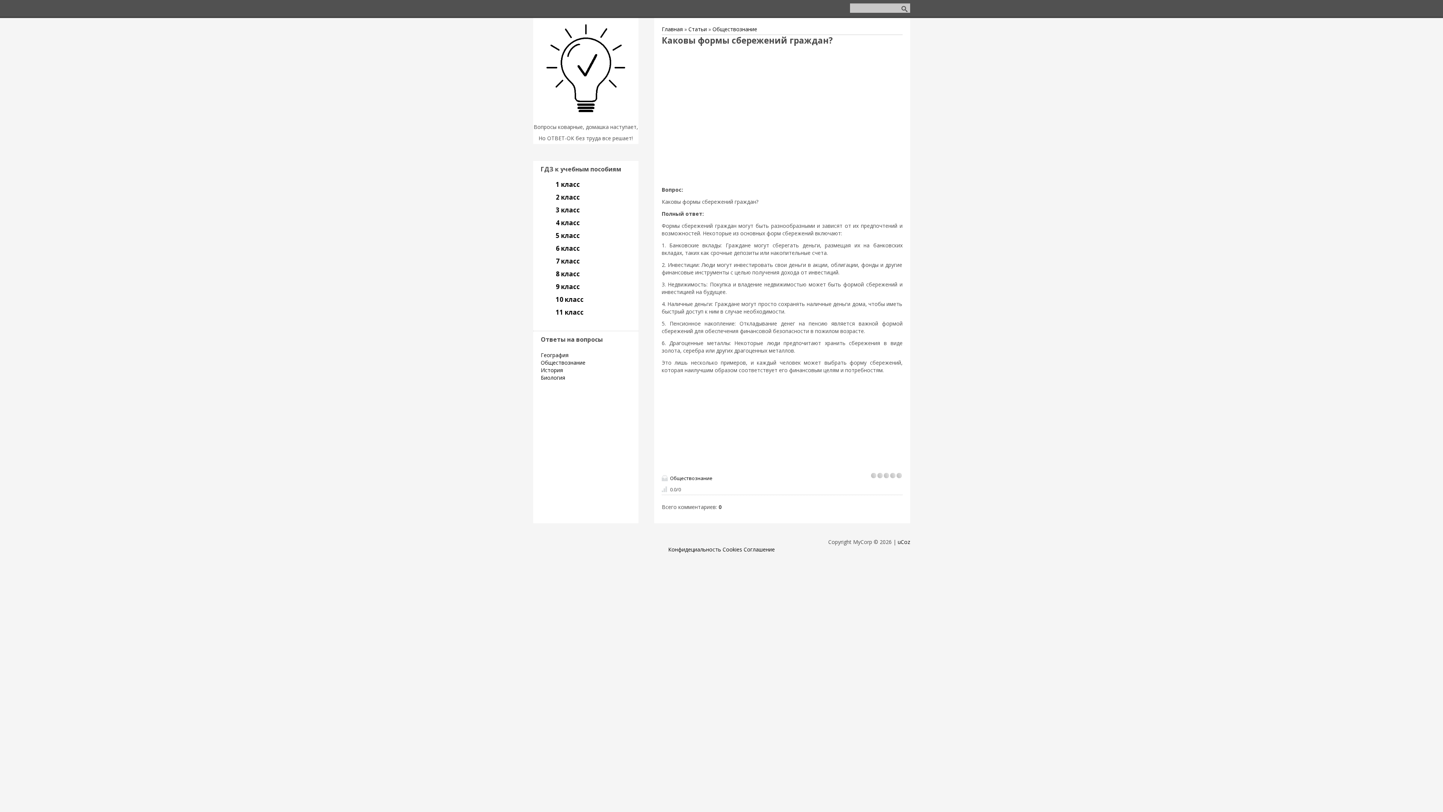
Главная (672, 29)
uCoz (904, 541)
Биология (553, 377)
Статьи (697, 29)
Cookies (732, 549)
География (555, 355)
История (552, 370)
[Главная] (585, 117)
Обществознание (734, 29)
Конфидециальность (694, 549)
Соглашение (759, 549)
